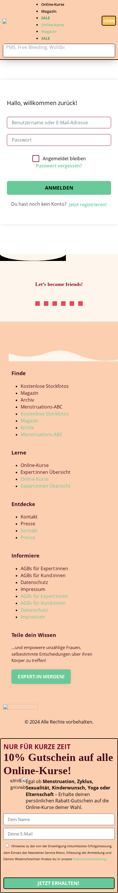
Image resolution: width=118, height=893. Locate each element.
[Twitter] (63, 303)
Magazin (48, 11)
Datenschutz (34, 582)
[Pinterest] (46, 303)
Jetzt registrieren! (88, 204)
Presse (28, 523)
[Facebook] (80, 303)
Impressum (33, 589)
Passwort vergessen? (59, 166)
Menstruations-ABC (41, 407)
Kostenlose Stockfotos (45, 386)
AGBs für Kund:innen (43, 575)
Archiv (27, 400)
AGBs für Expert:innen (44, 568)
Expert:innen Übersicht (45, 472)
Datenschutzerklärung (89, 859)
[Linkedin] (54, 303)
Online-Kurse (52, 4)
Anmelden (59, 187)
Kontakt (29, 517)
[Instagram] (37, 303)
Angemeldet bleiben (64, 158)
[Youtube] (72, 303)
